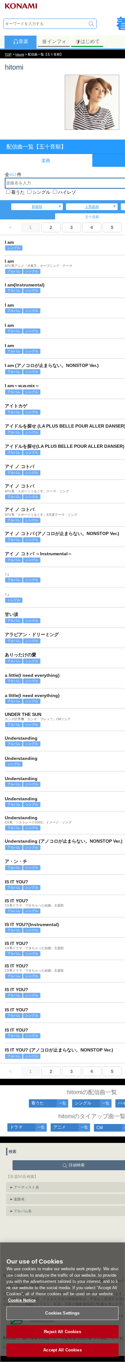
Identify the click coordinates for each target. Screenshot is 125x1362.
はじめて (90, 41)
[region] (62, 1302)
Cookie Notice (22, 1300)
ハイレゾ (67, 192)
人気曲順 (92, 207)
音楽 (23, 41)
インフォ (56, 41)
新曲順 (37, 207)
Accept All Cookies (62, 1350)
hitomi (19, 54)
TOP (8, 54)
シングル (41, 192)
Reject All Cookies (62, 1331)
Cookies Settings (62, 1313)
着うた (18, 192)
